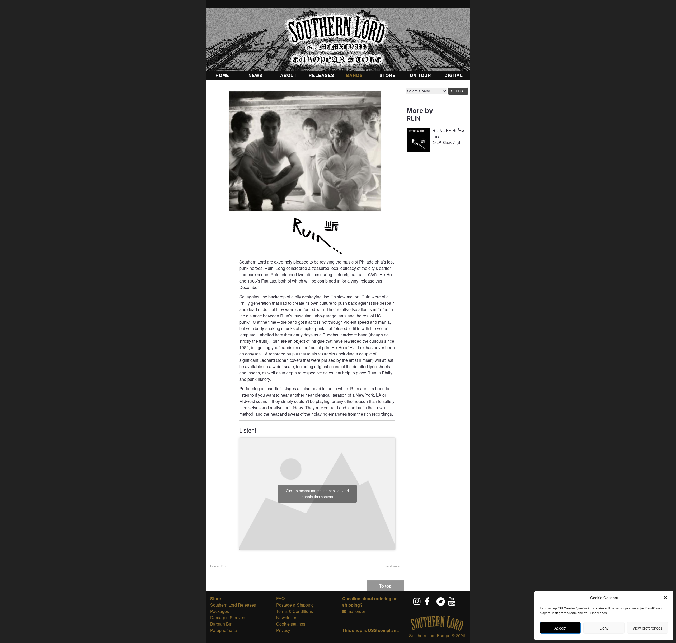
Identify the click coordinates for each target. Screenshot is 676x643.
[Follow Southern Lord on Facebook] (429, 601)
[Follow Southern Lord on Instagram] (417, 601)
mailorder (356, 611)
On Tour (420, 75)
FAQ (280, 598)
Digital (453, 75)
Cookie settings (290, 624)
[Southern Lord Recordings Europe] (437, 629)
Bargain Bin (221, 624)
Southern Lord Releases (233, 605)
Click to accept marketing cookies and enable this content (317, 493)
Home (222, 75)
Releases (321, 75)
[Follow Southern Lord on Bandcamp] (440, 601)
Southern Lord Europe (429, 635)
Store (387, 75)
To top (385, 586)
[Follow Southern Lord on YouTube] (452, 601)
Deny (604, 628)
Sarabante (392, 566)
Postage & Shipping (295, 605)
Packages (219, 611)
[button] (665, 597)
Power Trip (218, 566)
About (288, 75)
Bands (354, 75)
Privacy (283, 630)
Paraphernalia (223, 630)
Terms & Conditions (294, 611)
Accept (560, 628)
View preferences (647, 628)
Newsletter (286, 617)
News (255, 75)
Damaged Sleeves (227, 617)
